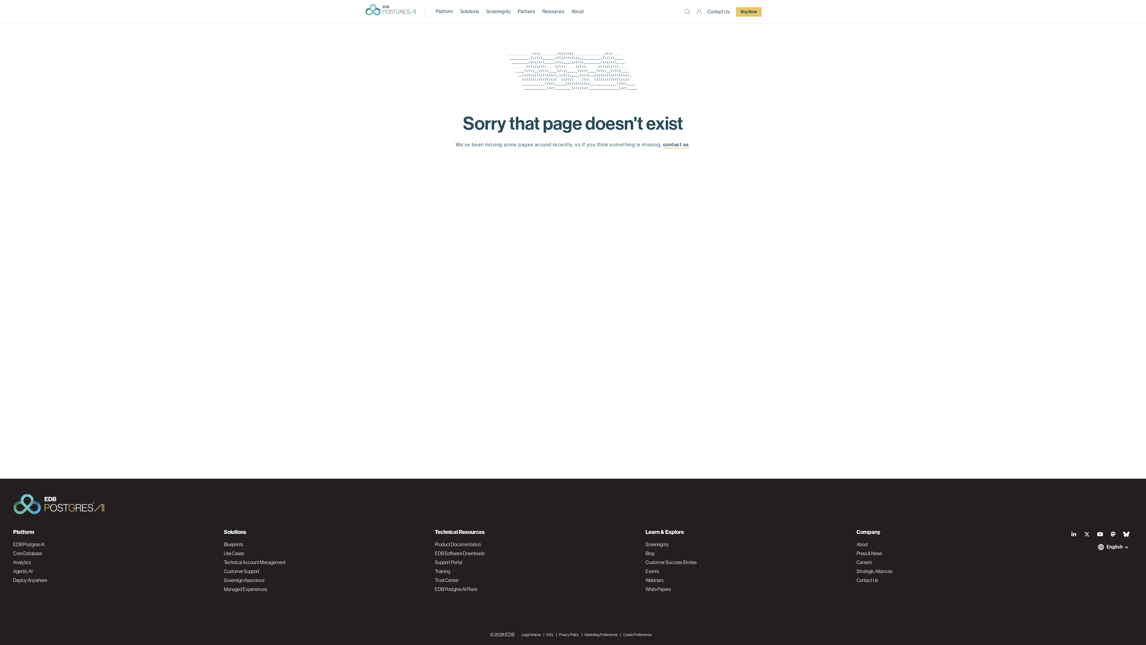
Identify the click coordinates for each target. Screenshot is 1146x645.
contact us (676, 145)
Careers (864, 562)
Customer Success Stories (671, 562)
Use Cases (234, 553)
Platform (444, 11)
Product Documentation (458, 544)
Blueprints (233, 544)
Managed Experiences (245, 589)
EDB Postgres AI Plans (456, 589)
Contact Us (718, 12)
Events (652, 571)
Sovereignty (498, 11)
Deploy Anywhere (30, 580)
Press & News (869, 553)
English (1115, 547)
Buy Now (749, 11)
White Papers (658, 589)
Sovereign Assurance (244, 580)
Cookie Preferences (637, 635)
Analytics (22, 562)
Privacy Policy (569, 635)
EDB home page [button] (573, 159)
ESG (549, 635)
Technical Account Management (255, 562)
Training (442, 571)
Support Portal (448, 562)
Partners (526, 11)
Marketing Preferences (601, 635)
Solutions (469, 11)
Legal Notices (531, 635)
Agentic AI (23, 571)
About (578, 11)
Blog (650, 553)
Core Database (27, 553)
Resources (553, 11)
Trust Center (447, 580)
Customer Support (241, 571)
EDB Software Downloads (460, 553)
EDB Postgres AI (28, 544)
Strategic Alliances (874, 571)
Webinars (654, 580)
